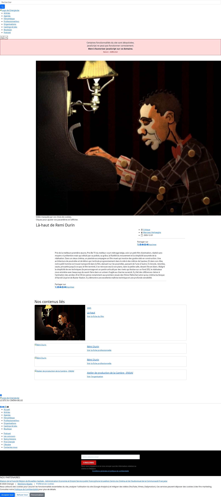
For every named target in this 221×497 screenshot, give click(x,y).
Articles (7, 13)
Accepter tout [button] (7, 495)
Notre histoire (10, 439)
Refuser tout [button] (22, 495)
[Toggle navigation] (2, 37)
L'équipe (7, 444)
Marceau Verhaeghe (152, 232)
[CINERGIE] (9, 10)
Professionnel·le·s (11, 21)
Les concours (9, 436)
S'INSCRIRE (88, 463)
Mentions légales (25, 484)
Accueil (7, 409)
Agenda (7, 16)
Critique (146, 229)
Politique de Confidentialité (26, 489)
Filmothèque (9, 18)
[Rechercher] (2, 6)
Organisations (10, 24)
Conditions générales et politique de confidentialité (110, 471)
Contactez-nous (10, 447)
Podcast (7, 32)
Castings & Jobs (10, 27)
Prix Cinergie (9, 441)
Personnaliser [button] (37, 495)
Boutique (8, 29)
